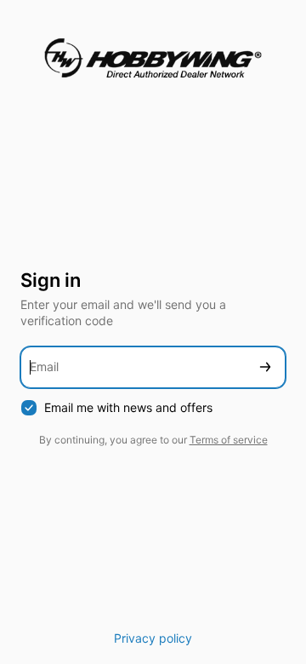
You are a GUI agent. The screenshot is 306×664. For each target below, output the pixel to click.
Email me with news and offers (128, 407)
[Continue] (265, 367)
